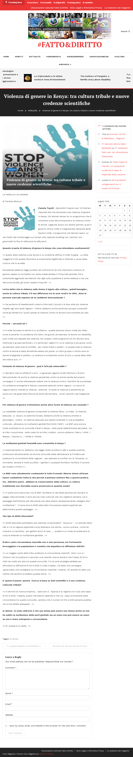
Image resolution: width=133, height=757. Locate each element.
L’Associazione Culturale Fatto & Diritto (49, 8)
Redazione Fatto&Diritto (37, 174)
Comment (10, 668)
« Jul (100, 241)
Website (9, 715)
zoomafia (46, 2)
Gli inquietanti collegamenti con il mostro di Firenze (114, 184)
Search (124, 31)
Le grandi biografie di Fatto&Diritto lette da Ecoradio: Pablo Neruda (27, 646)
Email (8, 704)
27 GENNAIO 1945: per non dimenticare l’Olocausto (115, 152)
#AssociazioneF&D (99, 57)
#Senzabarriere (75, 57)
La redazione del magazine (117, 8)
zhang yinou (75, 2)
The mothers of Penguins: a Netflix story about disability (89, 78)
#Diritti (19, 57)
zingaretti (60, 2)
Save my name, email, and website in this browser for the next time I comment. (47, 726)
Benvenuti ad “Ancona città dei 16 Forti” (69, 646)
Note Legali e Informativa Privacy (86, 8)
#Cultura (119, 57)
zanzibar (88, 2)
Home (6, 57)
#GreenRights (53, 57)
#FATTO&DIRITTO (69, 44)
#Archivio (64, 64)
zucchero (33, 2)
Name (9, 693)
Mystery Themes (46, 754)
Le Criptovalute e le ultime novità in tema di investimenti (43, 78)
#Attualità (34, 57)
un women (14, 639)
